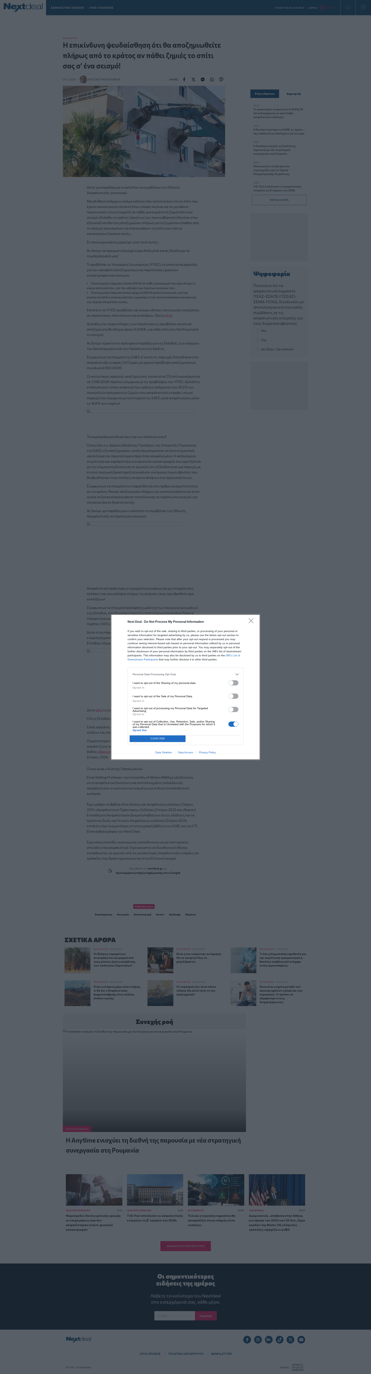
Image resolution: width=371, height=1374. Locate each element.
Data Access (185, 752)
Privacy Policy (207, 752)
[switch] (233, 682)
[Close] (252, 622)
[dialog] (185, 687)
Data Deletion (163, 752)
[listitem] (185, 674)
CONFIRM (158, 738)
